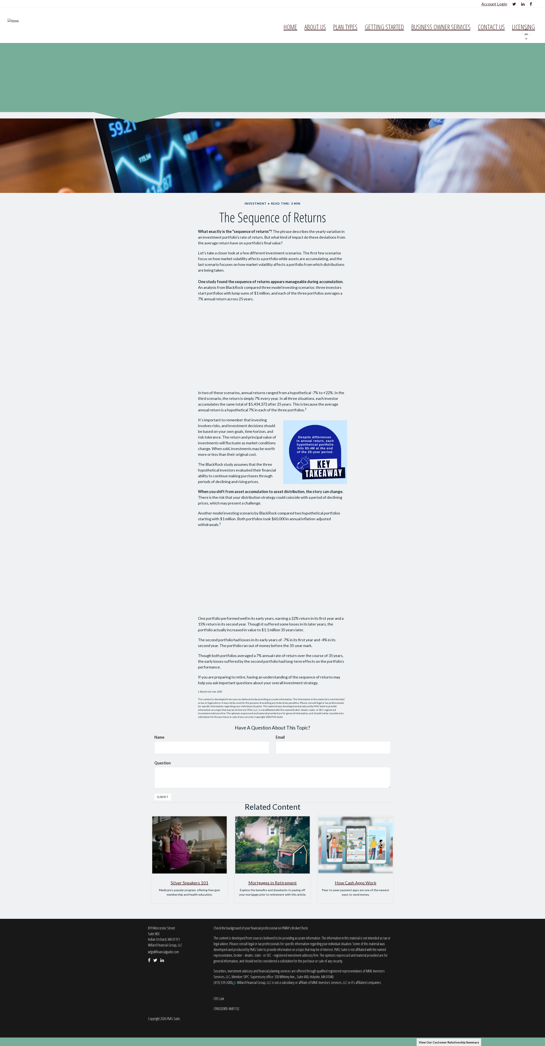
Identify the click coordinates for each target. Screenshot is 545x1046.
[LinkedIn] (523, 4)
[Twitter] (514, 4)
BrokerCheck (300, 928)
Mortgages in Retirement (272, 882)
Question (162, 763)
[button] (315, 27)
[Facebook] (531, 4)
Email (280, 737)
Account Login (494, 3)
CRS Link (219, 998)
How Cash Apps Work (355, 882)
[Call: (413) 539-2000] (234, 982)
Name (159, 737)
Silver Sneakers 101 (189, 882)
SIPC (246, 976)
